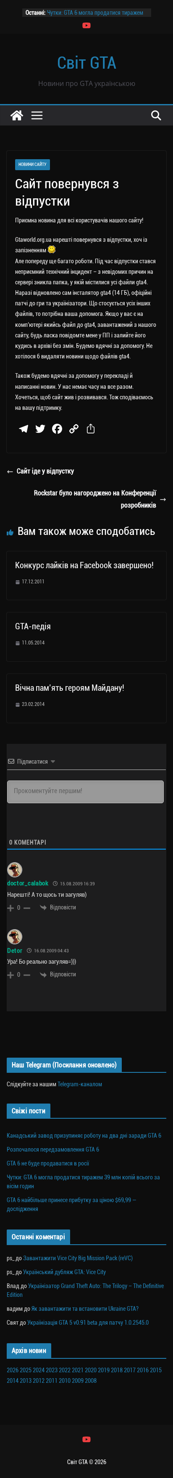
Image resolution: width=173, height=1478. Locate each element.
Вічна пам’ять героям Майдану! (69, 688)
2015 (156, 1370)
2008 (91, 1380)
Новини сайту (32, 164)
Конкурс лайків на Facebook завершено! (84, 565)
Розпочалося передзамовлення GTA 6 (53, 1149)
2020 (91, 1370)
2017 (130, 1370)
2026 (12, 1370)
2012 (39, 1380)
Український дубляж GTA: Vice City (64, 1272)
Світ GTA (86, 63)
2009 (78, 1380)
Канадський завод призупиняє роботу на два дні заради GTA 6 (84, 1135)
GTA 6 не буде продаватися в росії (48, 1163)
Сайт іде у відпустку (45, 471)
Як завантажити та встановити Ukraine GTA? (85, 1308)
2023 (52, 1370)
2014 (12, 1380)
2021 (78, 1370)
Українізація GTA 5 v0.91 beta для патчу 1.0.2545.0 (88, 1322)
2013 (25, 1380)
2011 (52, 1380)
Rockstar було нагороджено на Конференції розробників (95, 499)
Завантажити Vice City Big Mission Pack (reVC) (78, 1258)
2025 (25, 1370)
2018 (117, 1370)
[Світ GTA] (17, 115)
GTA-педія (33, 626)
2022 (65, 1370)
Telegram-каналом (80, 1084)
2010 (65, 1380)
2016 (143, 1370)
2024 (39, 1370)
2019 (104, 1370)
